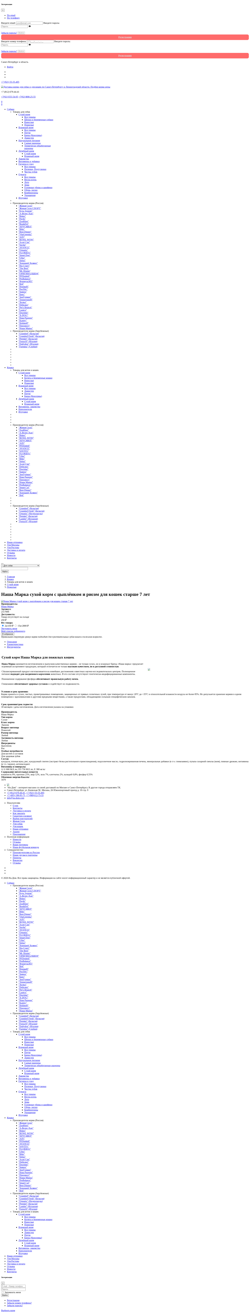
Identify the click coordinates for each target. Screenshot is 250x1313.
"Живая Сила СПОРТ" (30, 208)
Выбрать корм (8, 1310)
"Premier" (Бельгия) (28, 339)
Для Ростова (13, 547)
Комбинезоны (31, 192)
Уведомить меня (9, 628)
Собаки (10, 109)
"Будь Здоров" (26, 211)
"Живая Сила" (26, 206)
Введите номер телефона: (13, 41)
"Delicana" (24, 305)
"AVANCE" (24, 247)
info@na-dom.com (15, 798)
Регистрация (13, 1300)
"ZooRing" (24, 221)
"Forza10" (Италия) (28, 341)
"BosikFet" (24, 224)
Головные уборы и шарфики (38, 187)
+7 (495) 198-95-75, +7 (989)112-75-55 (25, 795)
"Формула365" (26, 281)
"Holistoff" (24, 323)
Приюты (17, 857)
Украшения (29, 195)
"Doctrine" (24, 312)
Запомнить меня (13, 1292)
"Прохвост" (24, 326)
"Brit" (21, 284)
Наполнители (25, 409)
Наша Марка (7, 606)
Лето (26, 182)
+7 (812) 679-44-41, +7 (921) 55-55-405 (25, 793)
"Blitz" (22, 229)
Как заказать (19, 813)
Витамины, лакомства (29, 406)
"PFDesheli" (24, 276)
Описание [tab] (12, 641)
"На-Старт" (24, 266)
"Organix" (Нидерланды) (31, 513)
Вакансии (17, 860)
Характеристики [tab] (15, 644)
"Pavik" (22, 219)
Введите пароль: (51, 23)
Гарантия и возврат (22, 816)
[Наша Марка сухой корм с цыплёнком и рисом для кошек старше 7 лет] (37, 601)
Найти (5, 571)
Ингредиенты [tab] (14, 647)
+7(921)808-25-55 (27, 97)
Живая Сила (19, 821)
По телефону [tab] (13, 18)
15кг (23, 626)
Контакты (12, 558)
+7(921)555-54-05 (9, 97)
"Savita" (22, 245)
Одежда (22, 174)
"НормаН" (24, 286)
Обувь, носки (30, 190)
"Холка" (23, 302)
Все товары (30, 117)
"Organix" (23, 250)
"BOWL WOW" (26, 239)
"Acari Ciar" (24, 242)
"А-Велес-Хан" (26, 213)
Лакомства (24, 159)
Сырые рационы (32, 143)
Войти (21, 33)
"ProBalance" (25, 279)
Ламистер (29, 138)
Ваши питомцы (20, 844)
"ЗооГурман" (25, 297)
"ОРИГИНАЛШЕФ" (29, 273)
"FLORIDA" (25, 252)
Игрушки (23, 198)
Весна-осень (30, 179)
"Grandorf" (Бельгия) (29, 333)
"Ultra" (22, 258)
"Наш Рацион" (26, 318)
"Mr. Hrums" (25, 271)
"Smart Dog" (25, 255)
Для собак (18, 824)
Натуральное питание (29, 140)
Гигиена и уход (26, 164)
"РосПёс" (23, 289)
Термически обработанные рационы (42, 1065)
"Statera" (23, 292)
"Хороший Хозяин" (28, 263)
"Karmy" (23, 320)
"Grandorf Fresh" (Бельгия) (31, 336)
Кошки (10, 367)
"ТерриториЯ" (26, 299)
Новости (11, 555)
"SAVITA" (24, 451)
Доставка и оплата (16, 550)
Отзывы (11, 552)
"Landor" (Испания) (28, 519)
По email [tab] (11, 15)
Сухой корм (24, 114)
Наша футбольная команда (26, 847)
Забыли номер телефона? (19, 1303)
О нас (15, 805)
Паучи (27, 132)
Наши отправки (15, 542)
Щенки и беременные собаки (38, 119)
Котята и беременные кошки (38, 378)
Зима (26, 185)
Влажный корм (26, 127)
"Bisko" (22, 216)
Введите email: (8, 23)
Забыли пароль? (9, 33)
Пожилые (29, 125)
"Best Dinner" (25, 232)
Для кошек (18, 826)
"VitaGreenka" (25, 234)
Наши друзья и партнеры (25, 855)
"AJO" (22, 237)
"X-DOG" (23, 315)
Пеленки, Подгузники (35, 169)
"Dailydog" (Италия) (28, 344)
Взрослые (29, 122)
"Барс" (22, 294)
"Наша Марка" (26, 328)
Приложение (19, 834)
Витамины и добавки (29, 161)
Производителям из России (26, 852)
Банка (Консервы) (33, 135)
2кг (9, 626)
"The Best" (24, 268)
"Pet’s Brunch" (25, 307)
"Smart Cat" (24, 487)
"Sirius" (22, 260)
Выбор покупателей (23, 818)
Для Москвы (13, 545)
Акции (16, 831)
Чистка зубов (30, 172)
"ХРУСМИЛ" (25, 226)
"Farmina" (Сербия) (28, 346)
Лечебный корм (26, 151)
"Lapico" (23, 310)
